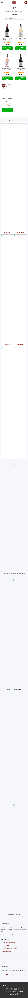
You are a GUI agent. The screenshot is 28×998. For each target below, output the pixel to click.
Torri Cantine (14, 11)
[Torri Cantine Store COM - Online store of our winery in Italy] (14, 2)
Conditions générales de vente (10, 948)
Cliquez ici (8, 576)
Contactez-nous (6, 961)
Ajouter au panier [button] (7, 48)
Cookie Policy (6, 945)
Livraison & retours (7, 951)
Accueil (8, 11)
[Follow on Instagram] (5, 985)
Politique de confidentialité (9, 942)
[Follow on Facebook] (3, 985)
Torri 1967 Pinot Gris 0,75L (21, 39)
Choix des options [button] (7, 109)
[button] (2, 2)
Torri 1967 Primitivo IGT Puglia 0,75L (7, 39)
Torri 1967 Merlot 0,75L (21, 69)
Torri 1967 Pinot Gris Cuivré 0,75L (7, 69)
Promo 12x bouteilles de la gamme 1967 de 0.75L (7, 100)
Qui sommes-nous (7, 958)
